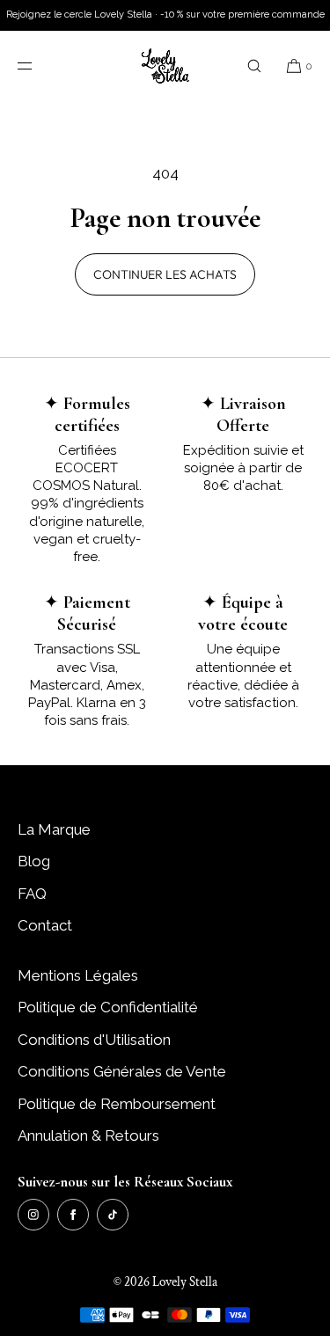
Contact (45, 925)
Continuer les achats (165, 274)
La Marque (54, 829)
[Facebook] (73, 1214)
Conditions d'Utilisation (94, 1039)
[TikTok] (112, 1214)
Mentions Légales (78, 975)
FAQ (32, 893)
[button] (254, 65)
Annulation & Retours (88, 1135)
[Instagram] (33, 1214)
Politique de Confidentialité (108, 1007)
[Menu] (39, 65)
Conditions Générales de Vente (122, 1071)
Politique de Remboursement (117, 1104)
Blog (34, 861)
